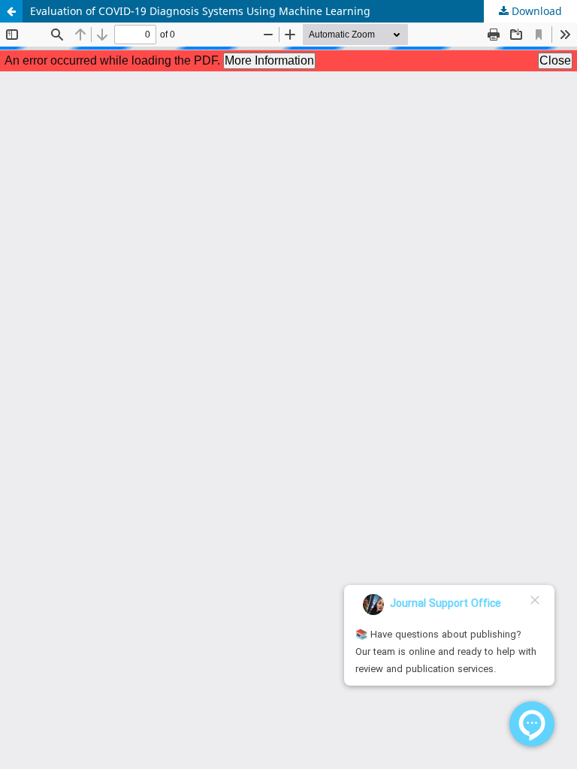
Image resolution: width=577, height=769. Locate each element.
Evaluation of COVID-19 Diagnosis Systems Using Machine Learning (200, 11)
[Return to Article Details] (11, 11)
